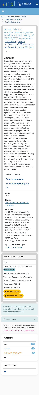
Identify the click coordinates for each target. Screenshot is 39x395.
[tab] (7, 188)
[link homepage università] (25, 3)
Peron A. (12, 47)
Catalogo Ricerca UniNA (16, 17)
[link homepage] (8, 3)
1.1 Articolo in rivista (12, 22)
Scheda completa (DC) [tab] (17, 183)
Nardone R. (10, 41)
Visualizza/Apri (12, 291)
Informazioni (10, 319)
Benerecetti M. (15, 44)
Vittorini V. (23, 47)
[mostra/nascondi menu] (37, 4)
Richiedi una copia (14, 295)
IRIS (2, 17)
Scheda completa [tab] (15, 179)
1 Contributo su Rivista (13, 19)
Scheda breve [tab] (13, 174)
